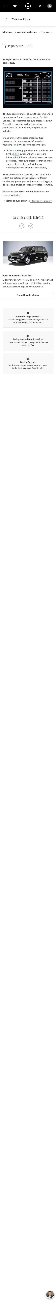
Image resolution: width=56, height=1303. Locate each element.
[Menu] (5, 6)
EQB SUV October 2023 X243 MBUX (27, 32)
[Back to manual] (7, 19)
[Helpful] (22, 226)
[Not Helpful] (30, 226)
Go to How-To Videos (28, 295)
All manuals (8, 32)
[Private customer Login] (50, 6)
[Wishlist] (15, 6)
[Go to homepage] (28, 6)
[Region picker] (40, 6)
